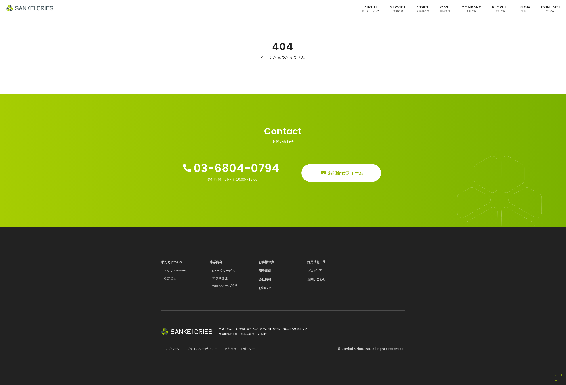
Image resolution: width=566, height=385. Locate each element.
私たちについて (370, 9)
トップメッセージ (176, 270)
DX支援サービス (223, 270)
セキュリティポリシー (239, 349)
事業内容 (398, 9)
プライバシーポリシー (202, 349)
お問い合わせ (550, 9)
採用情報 (500, 9)
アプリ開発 (220, 278)
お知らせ (265, 288)
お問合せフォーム (345, 172)
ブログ (524, 9)
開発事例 (445, 9)
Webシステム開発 (224, 285)
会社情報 (471, 9)
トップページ (170, 349)
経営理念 (170, 278)
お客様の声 (423, 9)
